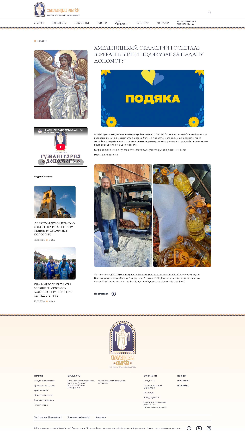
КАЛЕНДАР (142, 23)
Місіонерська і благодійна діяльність (111, 381)
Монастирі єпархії (43, 395)
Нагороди (149, 392)
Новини (101, 23)
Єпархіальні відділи (44, 400)
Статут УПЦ (149, 380)
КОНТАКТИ (163, 23)
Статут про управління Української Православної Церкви (155, 404)
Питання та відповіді (78, 417)
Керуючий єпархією (44, 380)
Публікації (183, 380)
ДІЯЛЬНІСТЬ (59, 23)
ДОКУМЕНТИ (81, 23)
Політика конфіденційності (48, 417)
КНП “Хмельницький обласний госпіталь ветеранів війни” (145, 274)
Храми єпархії (41, 390)
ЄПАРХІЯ (39, 23)
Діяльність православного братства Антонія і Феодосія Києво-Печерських (81, 384)
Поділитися (101, 293)
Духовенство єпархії (44, 385)
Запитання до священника (186, 22)
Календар (101, 417)
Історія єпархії (41, 405)
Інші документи (152, 397)
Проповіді (183, 385)
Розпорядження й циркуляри (153, 386)
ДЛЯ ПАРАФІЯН (121, 22)
